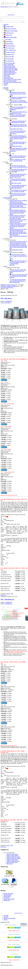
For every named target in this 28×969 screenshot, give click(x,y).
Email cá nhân (7, 76)
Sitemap (5, 919)
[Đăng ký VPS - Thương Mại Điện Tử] (4, 493)
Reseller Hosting (7, 894)
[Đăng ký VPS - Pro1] (4, 683)
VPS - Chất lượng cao (7, 599)
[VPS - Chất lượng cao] (6, 603)
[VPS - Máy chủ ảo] (6, 302)
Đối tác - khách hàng (8, 64)
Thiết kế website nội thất (9, 67)
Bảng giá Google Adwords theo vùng (12, 82)
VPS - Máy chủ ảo (6, 298)
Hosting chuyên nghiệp (9, 899)
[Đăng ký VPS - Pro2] (4, 703)
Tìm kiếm (6, 83)
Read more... (4, 595)
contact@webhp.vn (11, 14)
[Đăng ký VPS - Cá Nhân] (4, 402)
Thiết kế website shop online (10, 68)
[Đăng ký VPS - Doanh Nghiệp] (4, 470)
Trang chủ (6, 24)
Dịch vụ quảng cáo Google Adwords (12, 79)
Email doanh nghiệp (8, 78)
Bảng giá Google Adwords (10, 80)
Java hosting (6, 897)
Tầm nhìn (6, 917)
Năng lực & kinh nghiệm (9, 918)
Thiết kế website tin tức (9, 74)
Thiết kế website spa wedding (11, 70)
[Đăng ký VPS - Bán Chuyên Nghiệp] (4, 424)
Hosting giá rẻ (7, 900)
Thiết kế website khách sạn (10, 72)
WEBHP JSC (4, 285)
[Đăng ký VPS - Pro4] (4, 743)
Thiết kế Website (7, 197)
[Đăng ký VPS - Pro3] (4, 723)
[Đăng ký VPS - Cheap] (4, 380)
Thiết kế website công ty (9, 65)
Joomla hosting (7, 896)
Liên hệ (5, 85)
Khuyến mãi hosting (8, 893)
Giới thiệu (6, 915)
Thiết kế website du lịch (9, 71)
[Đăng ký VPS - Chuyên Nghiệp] (4, 447)
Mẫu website (7, 75)
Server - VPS (10, 593)
